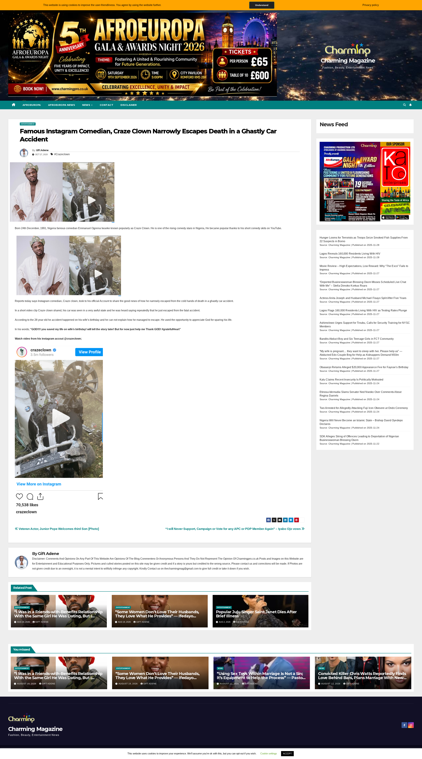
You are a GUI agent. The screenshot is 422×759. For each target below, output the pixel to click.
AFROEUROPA (32, 105)
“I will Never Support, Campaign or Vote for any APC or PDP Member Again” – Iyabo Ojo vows (233, 529)
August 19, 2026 (27, 684)
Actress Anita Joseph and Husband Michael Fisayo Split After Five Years (363, 298)
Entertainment (28, 124)
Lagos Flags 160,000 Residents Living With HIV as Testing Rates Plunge (363, 310)
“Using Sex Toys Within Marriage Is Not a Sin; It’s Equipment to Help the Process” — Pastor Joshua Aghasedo (260, 677)
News (86, 105)
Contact (106, 105)
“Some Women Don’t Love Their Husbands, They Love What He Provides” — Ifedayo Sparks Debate (157, 615)
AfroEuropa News (61, 105)
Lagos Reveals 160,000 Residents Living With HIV (350, 253)
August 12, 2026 (230, 684)
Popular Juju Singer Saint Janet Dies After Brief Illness (256, 613)
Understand (261, 5)
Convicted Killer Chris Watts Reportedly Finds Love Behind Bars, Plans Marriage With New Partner (362, 677)
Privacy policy (370, 5)
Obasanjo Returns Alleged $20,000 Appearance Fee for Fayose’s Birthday (364, 367)
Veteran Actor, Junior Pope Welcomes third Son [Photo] (58, 529)
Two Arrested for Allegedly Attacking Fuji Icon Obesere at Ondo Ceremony (364, 408)
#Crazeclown (62, 154)
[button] (404, 105)
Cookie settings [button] (268, 753)
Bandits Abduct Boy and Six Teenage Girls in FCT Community (357, 338)
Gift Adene (42, 150)
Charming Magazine (348, 60)
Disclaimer (129, 105)
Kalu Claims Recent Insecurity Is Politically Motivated (351, 379)
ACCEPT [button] (287, 753)
